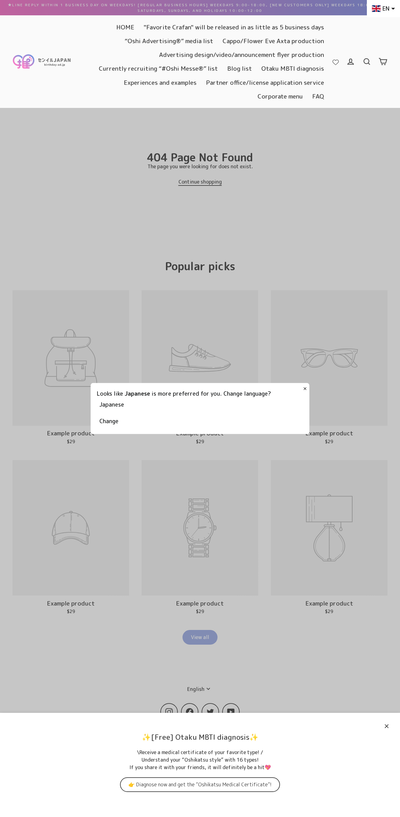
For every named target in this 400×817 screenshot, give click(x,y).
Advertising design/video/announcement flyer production (241, 54)
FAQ (318, 96)
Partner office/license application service (265, 82)
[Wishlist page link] (335, 61)
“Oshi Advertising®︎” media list (169, 41)
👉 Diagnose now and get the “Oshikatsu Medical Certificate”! (200, 784)
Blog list (239, 68)
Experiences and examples (160, 82)
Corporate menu (280, 96)
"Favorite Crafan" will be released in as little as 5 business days (234, 27)
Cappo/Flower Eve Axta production (273, 41)
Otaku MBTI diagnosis (292, 68)
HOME (125, 27)
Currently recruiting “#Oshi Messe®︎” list (158, 68)
